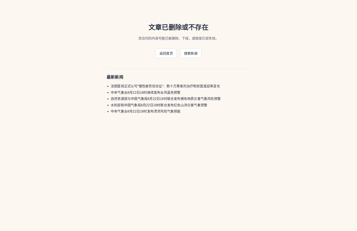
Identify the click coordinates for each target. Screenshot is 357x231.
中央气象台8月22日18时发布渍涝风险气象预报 (146, 111)
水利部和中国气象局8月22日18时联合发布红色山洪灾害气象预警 (159, 105)
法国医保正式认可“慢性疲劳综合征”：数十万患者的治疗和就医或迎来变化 (165, 86)
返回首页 (166, 53)
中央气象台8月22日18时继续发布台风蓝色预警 (146, 92)
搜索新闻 (191, 53)
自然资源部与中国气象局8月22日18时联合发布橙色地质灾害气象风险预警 (166, 99)
